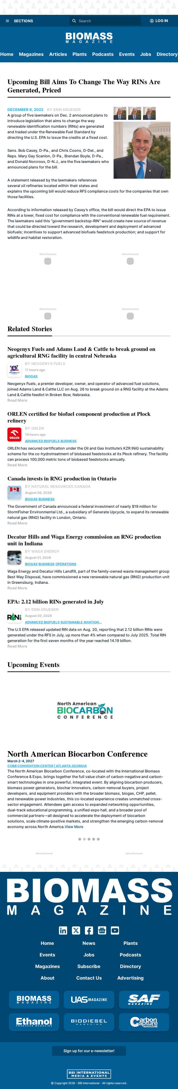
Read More (17, 400)
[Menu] (7, 20)
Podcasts (103, 54)
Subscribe (88, 966)
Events (127, 54)
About (47, 978)
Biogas (31, 376)
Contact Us (89, 978)
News (89, 943)
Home (6, 54)
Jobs (145, 54)
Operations (65, 564)
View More (51, 820)
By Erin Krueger (42, 609)
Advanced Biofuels (42, 441)
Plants (80, 54)
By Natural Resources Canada (58, 486)
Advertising (130, 978)
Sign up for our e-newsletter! (89, 1050)
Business (68, 441)
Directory (167, 54)
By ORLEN (34, 428)
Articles (58, 54)
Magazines (31, 54)
